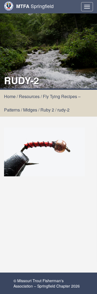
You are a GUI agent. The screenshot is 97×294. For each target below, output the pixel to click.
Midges (30, 110)
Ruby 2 (47, 110)
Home (10, 96)
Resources (29, 96)
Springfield (35, 6)
